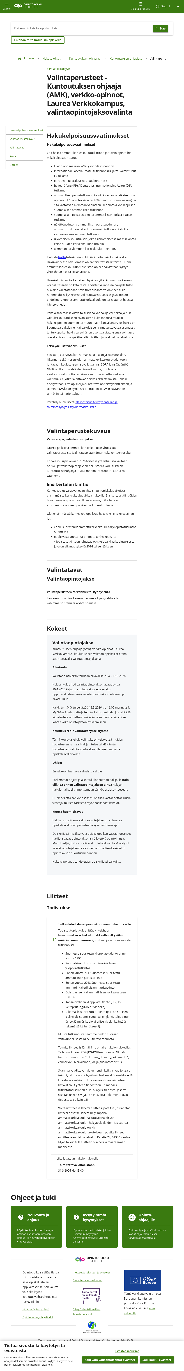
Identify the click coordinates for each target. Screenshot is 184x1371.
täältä (62, 257)
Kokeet (14, 156)
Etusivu (29, 58)
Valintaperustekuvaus (23, 139)
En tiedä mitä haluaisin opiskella (37, 40)
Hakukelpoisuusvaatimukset (26, 130)
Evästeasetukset (127, 1351)
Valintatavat (17, 147)
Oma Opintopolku (140, 8)
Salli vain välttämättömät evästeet (110, 1360)
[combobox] (81, 28)
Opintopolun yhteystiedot (37, 1317)
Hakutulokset (52, 58)
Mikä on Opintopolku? (35, 1309)
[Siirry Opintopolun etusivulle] (28, 6)
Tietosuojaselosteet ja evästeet (91, 1272)
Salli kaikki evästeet (156, 1360)
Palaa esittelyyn (59, 69)
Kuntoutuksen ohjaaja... (85, 58)
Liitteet (14, 164)
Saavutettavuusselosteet (87, 1280)
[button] (168, 6)
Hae (162, 28)
